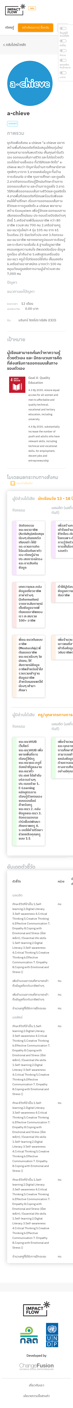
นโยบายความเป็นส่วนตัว (36, 1396)
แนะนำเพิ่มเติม (24, 483)
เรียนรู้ (9, 27)
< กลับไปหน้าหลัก (14, 44)
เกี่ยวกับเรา (36, 1385)
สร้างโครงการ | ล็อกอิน (35, 27)
